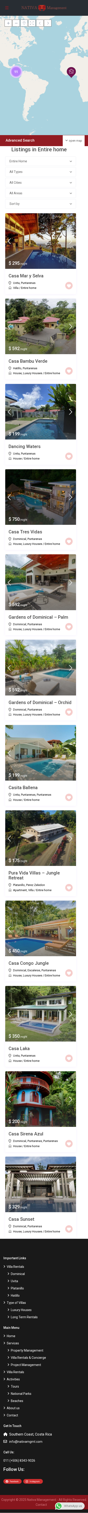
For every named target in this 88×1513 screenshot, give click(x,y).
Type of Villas (16, 1303)
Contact (12, 1415)
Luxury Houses (32, 373)
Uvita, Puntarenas (24, 794)
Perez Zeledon (35, 885)
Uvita (16, 283)
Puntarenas (28, 283)
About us (13, 1408)
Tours (15, 1386)
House (17, 373)
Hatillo (17, 368)
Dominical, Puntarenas (27, 1141)
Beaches (17, 1401)
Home (11, 1336)
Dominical (19, 539)
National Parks (21, 1393)
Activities (13, 1379)
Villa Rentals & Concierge (28, 1357)
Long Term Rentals (24, 1317)
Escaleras (34, 970)
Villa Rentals (15, 1266)
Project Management (26, 1365)
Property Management (27, 1350)
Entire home (28, 288)
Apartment (20, 890)
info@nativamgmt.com (25, 1441)
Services (13, 1343)
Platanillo (19, 885)
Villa (16, 288)
